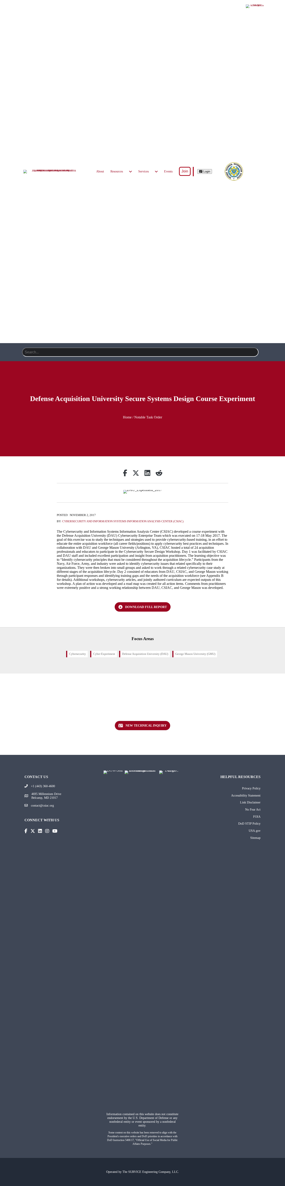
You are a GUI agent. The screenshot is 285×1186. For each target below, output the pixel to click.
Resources (116, 171)
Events (168, 171)
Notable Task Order (148, 417)
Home (127, 417)
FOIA (257, 816)
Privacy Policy (251, 788)
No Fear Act (253, 809)
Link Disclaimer (250, 802)
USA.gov (255, 830)
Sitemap (255, 838)
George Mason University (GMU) (195, 653)
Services (143, 171)
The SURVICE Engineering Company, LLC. (150, 1172)
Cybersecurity (77, 653)
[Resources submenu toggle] (130, 171)
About (100, 171)
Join (184, 171)
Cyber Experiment (104, 653)
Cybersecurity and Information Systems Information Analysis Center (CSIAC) (122, 521)
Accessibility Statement (246, 795)
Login (206, 171)
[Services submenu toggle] (156, 171)
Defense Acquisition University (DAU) (145, 653)
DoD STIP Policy (249, 823)
